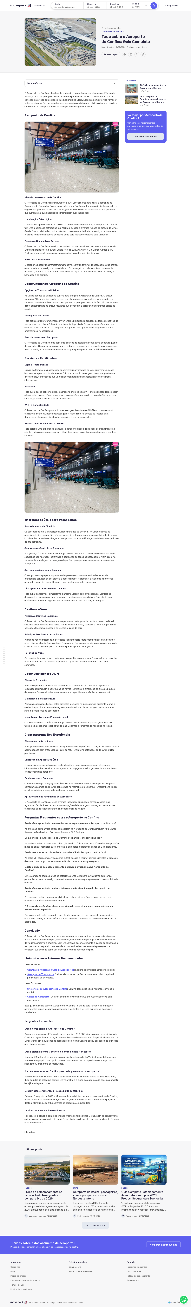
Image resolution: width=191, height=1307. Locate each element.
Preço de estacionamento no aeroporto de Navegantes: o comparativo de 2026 (43, 1195)
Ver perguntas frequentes (163, 1244)
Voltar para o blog (113, 28)
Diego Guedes (108, 47)
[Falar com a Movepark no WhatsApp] (184, 1300)
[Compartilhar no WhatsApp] (124, 54)
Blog (12, 1271)
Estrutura (30, 1132)
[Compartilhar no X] (136, 54)
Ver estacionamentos (146, 136)
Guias (144, 47)
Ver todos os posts (95, 1225)
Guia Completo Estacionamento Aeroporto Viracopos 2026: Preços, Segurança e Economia (142, 1195)
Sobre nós (15, 1267)
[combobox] (139, 6)
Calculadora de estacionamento (25, 1280)
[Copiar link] (143, 54)
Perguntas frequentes (137, 1267)
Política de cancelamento (138, 1276)
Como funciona (134, 1271)
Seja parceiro (171, 5)
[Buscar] (153, 5)
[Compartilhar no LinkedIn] (130, 54)
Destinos (39, 5)
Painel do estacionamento (81, 1271)
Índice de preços (18, 1276)
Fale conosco (133, 1280)
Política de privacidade (21, 1289)
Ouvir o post (112, 54)
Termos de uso (17, 1285)
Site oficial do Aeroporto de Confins (47, 988)
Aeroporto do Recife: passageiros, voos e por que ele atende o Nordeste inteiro (95, 1195)
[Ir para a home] (20, 5)
